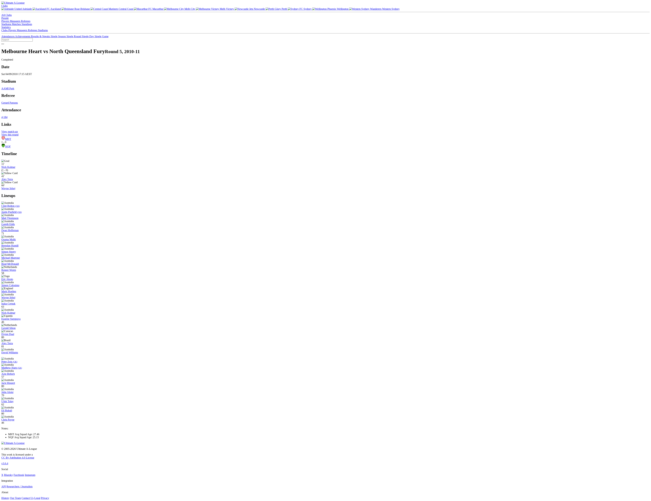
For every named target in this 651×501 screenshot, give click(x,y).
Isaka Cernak (8, 303)
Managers (15, 21)
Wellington (342, 8)
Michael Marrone (10, 257)
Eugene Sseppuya (11, 318)
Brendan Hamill (9, 245)
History (5, 498)
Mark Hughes (8, 291)
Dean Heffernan (10, 230)
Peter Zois (9, 361)
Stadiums (6, 24)
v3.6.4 (4, 463)
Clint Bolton (10, 205)
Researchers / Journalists (19, 486)
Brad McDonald (10, 263)
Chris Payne (7, 419)
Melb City (190, 8)
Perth (284, 8)
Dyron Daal (7, 334)
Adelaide (27, 8)
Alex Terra (7, 179)
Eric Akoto (7, 279)
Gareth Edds (8, 224)
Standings (27, 24)
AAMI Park (7, 88)
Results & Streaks (41, 36)
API (3, 486)
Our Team (15, 498)
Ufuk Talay (7, 401)
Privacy (45, 498)
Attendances (8, 36)
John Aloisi (7, 392)
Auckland (56, 8)
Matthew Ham (11, 367)
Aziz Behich (8, 373)
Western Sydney (390, 8)
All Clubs (6, 15)
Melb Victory (227, 8)
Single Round (74, 36)
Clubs (4, 5)
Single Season (58, 36)
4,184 (4, 117)
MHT (8, 139)
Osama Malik (8, 239)
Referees (25, 21)
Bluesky (8, 475)
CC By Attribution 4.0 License (17, 457)
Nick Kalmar (8, 167)
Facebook (19, 475)
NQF (8, 146)
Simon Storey (8, 251)
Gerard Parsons (9, 102)
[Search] (2, 43)
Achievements (23, 36)
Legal (37, 498)
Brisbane (85, 8)
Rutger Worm (8, 270)
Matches (17, 24)
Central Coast (126, 8)
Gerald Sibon (8, 328)
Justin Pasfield (11, 212)
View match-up (9, 131)
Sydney (307, 8)
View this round (9, 134)
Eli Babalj (6, 410)
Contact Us (28, 498)
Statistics (6, 27)
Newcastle (259, 8)
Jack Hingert (8, 383)
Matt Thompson (9, 218)
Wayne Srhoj (8, 188)
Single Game (101, 36)
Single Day (88, 36)
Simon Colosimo (10, 285)
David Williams (9, 352)
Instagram (30, 475)
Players (5, 21)
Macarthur (158, 8)
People (5, 18)
